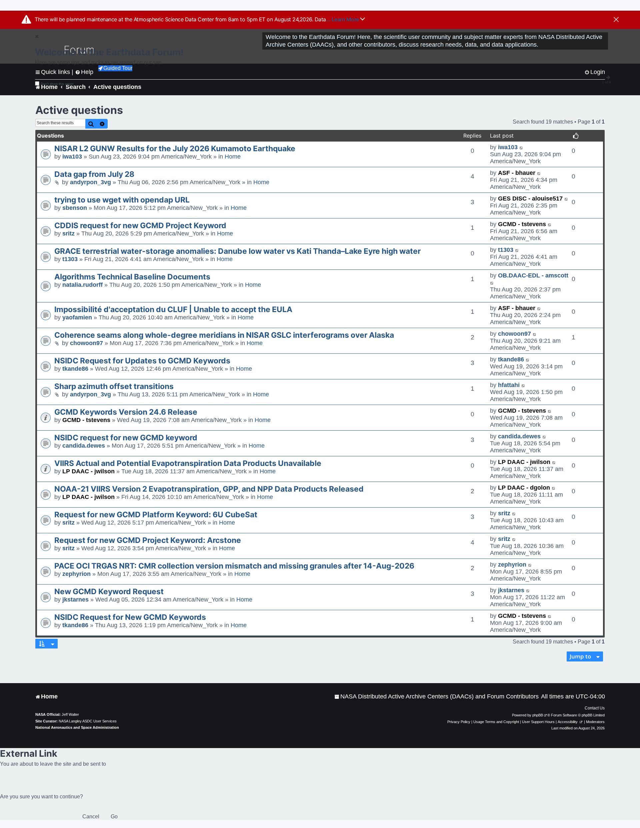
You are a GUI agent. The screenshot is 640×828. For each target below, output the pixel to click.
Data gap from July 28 (94, 174)
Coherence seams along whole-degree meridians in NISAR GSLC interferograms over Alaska (224, 335)
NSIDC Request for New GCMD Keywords (130, 617)
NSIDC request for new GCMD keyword (125, 437)
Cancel (90, 816)
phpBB (537, 715)
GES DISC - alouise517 (530, 198)
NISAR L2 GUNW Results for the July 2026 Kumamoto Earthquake (174, 148)
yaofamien (77, 317)
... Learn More (343, 19)
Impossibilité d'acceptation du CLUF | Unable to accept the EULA (173, 309)
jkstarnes (75, 599)
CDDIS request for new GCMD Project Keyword (140, 225)
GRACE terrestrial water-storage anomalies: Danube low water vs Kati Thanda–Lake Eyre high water (237, 251)
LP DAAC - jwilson (88, 471)
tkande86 (75, 368)
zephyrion (76, 574)
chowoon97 (86, 343)
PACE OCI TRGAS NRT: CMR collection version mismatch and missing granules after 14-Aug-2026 (234, 566)
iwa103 (72, 156)
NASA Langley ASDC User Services (88, 721)
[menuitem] (436, 696)
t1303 (70, 259)
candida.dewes (83, 445)
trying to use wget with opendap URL (122, 200)
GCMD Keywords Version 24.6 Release (125, 412)
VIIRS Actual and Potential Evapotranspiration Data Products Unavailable (187, 463)
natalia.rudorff (82, 284)
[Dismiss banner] (616, 20)
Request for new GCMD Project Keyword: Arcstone (147, 540)
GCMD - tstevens (522, 224)
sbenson (74, 208)
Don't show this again (57, 84)
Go (114, 816)
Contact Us (595, 708)
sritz (68, 233)
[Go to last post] (521, 147)
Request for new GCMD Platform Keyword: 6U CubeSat (155, 514)
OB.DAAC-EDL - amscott (533, 275)
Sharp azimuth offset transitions (114, 386)
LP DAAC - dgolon (524, 487)
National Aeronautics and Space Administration (77, 727)
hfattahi (509, 385)
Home (233, 156)
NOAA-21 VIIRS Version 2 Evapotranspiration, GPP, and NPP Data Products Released (209, 489)
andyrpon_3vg (90, 182)
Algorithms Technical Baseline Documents (132, 276)
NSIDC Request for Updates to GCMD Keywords (142, 360)
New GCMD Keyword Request (109, 591)
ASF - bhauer (516, 173)
